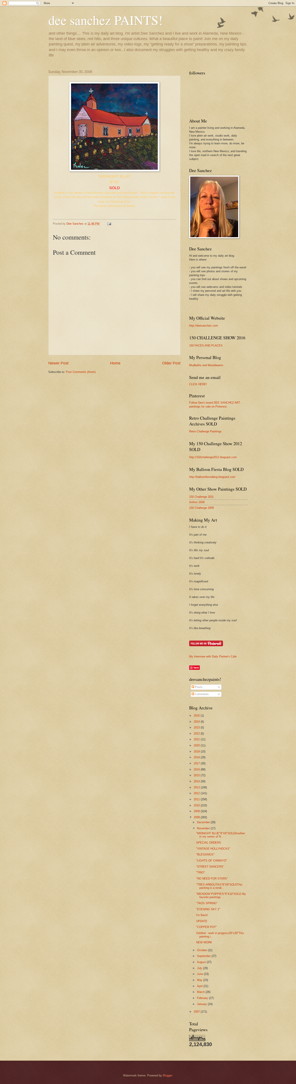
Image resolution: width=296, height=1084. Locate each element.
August (202, 962)
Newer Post (58, 363)
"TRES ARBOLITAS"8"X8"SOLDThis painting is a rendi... (219, 886)
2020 (197, 745)
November (204, 828)
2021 (197, 739)
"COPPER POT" (206, 927)
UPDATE (201, 921)
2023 (197, 727)
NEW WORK (204, 942)
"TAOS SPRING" (207, 903)
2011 (197, 799)
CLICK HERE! (198, 384)
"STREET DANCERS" (210, 866)
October (202, 950)
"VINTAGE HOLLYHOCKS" (213, 848)
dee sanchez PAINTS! (105, 20)
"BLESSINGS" (205, 854)
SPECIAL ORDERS (208, 842)
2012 (197, 793)
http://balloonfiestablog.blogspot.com (212, 476)
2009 (197, 811)
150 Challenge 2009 (201, 507)
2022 (197, 733)
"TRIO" (200, 872)
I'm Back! (202, 915)
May (200, 980)
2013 (197, 787)
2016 (197, 769)
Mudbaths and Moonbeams (206, 365)
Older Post (171, 363)
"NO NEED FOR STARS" (212, 878)
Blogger (167, 1075)
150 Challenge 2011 (201, 496)
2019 (197, 751)
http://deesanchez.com (203, 325)
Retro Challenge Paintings (205, 431)
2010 (197, 805)
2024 (197, 721)
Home (115, 363)
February (203, 998)
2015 (197, 775)
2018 (197, 757)
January (202, 1004)
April (200, 986)
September (204, 956)
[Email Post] (109, 223)
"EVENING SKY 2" (208, 909)
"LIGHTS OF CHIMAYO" (211, 860)
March (201, 992)
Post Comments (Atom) (81, 372)
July (200, 968)
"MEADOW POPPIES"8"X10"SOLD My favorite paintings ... (221, 895)
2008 (197, 817)
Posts (198, 687)
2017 (197, 763)
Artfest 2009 (197, 502)
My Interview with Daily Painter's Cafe (213, 656)
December (204, 822)
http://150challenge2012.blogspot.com (213, 457)
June (200, 974)
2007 (197, 1011)
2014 (197, 781)
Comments (201, 694)
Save (196, 667)
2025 (197, 715)
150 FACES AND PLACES (206, 345)
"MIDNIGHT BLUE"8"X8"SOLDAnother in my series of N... (220, 835)
